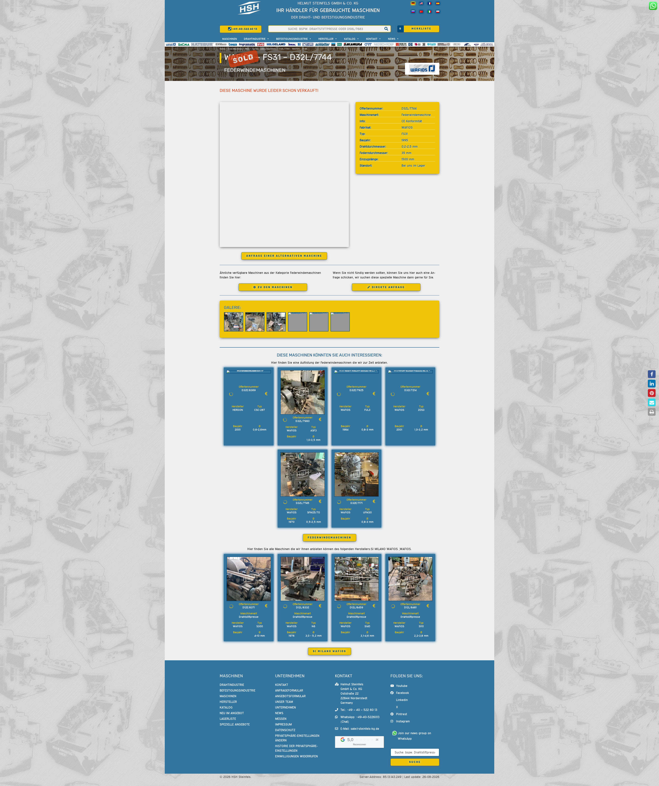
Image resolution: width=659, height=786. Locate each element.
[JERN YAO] (456, 44)
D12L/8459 (356, 607)
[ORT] (368, 44)
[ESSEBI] (431, 44)
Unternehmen (285, 707)
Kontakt (371, 38)
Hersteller (325, 38)
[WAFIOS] (171, 44)
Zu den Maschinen (275, 287)
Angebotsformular (290, 696)
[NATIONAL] (299, 44)
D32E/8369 (249, 390)
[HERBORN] (443, 44)
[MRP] (424, 44)
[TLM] (410, 44)
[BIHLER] (233, 44)
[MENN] (221, 44)
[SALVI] (333, 44)
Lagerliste (228, 718)
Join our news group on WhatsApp (415, 735)
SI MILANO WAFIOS (329, 651)
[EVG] (260, 44)
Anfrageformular (289, 690)
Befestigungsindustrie (292, 38)
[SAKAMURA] (353, 44)
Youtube (401, 686)
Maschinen (229, 38)
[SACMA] (184, 44)
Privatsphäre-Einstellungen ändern (297, 738)
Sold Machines (235, 48)
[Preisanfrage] (266, 393)
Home (222, 48)
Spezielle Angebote (235, 724)
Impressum (283, 724)
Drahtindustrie (254, 38)
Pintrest (401, 714)
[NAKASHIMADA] (307, 44)
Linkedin (402, 700)
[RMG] (339, 44)
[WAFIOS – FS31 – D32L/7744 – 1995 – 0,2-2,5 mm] (233, 322)
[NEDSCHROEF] (384, 44)
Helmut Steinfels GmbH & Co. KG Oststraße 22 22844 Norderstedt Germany (353, 693)
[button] (652, 374)
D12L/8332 (302, 607)
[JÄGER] (487, 44)
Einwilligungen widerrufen (296, 756)
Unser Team (284, 702)
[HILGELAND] (276, 44)
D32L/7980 (303, 420)
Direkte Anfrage (388, 287)
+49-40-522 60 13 (244, 29)
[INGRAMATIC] (247, 44)
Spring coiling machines (264, 48)
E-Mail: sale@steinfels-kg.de (359, 728)
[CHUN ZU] (401, 44)
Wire (247, 48)
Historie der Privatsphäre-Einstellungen (296, 748)
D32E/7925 (356, 390)
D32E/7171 (356, 502)
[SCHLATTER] (322, 44)
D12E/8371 (248, 607)
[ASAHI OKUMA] (417, 44)
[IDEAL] (292, 44)
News (391, 38)
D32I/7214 (410, 390)
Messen (280, 718)
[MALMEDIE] (467, 44)
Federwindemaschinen (255, 70)
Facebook (402, 693)
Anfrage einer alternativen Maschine (284, 255)
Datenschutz (285, 730)
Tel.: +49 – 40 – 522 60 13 (358, 710)
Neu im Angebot (232, 713)
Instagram (403, 721)
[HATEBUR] (202, 44)
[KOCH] (476, 44)
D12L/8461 (410, 607)
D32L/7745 (302, 502)
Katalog (349, 38)
